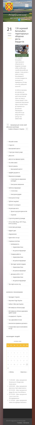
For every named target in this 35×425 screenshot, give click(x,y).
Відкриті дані (12, 230)
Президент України (14, 297)
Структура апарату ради (16, 152)
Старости (11, 145)
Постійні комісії (13, 162)
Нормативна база (18, 247)
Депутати (11, 155)
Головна (19, 423)
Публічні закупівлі (14, 201)
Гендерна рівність (16, 254)
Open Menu (27, 5)
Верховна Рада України (15, 300)
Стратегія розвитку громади (17, 218)
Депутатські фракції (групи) (16, 159)
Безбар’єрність (15, 244)
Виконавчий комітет (14, 148)
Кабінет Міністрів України (16, 304)
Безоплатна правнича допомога (18, 323)
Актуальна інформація (19, 250)
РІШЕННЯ (13, 215)
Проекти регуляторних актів (19, 211)
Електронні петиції (14, 198)
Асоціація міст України (15, 316)
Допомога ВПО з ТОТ (17, 274)
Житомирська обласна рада (17, 307)
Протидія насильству (15, 284)
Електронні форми (16, 194)
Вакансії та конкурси (14, 205)
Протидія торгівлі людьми (18, 264)
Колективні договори (15, 227)
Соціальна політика (14, 241)
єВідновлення (12, 234)
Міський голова (13, 141)
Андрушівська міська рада (17, 16)
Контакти (26, 423)
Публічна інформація (15, 188)
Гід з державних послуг (15, 320)
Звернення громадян (15, 176)
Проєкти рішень (13, 166)
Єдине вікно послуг (14, 237)
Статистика (14, 191)
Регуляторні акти (14, 208)
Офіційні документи (14, 172)
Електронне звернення (17, 184)
